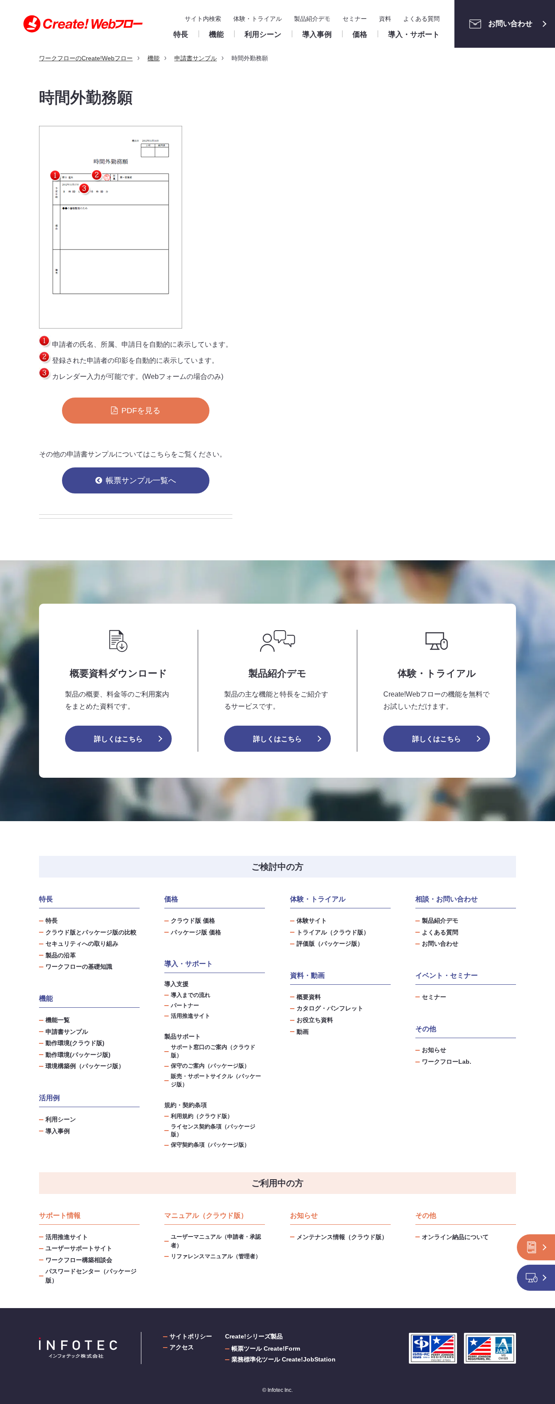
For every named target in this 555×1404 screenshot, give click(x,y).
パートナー (185, 1006)
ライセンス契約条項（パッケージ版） (213, 1131)
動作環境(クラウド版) (75, 1042)
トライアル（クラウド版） (333, 932)
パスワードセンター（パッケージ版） (91, 1276)
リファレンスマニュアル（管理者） (216, 1256)
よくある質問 (421, 18)
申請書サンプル (67, 1031)
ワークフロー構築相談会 (79, 1259)
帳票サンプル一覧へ (141, 480)
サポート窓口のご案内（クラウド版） (213, 1051)
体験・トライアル (257, 18)
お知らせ (434, 1049)
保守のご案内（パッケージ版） (210, 1066)
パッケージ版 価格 (196, 932)
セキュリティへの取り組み (82, 943)
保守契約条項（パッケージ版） (210, 1145)
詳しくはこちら (118, 739)
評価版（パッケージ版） (330, 943)
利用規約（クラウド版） (202, 1116)
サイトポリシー (191, 1336)
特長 (52, 920)
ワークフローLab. (446, 1061)
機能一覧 (58, 1019)
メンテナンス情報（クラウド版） (342, 1236)
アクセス (182, 1347)
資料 (385, 18)
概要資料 (309, 996)
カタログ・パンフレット (330, 1008)
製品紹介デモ (312, 18)
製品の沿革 (61, 955)
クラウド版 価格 (193, 920)
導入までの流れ (190, 995)
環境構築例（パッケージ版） (85, 1065)
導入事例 (58, 1131)
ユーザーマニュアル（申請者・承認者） (216, 1241)
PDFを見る (140, 410)
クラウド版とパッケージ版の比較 (91, 932)
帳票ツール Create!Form (266, 1348)
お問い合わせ (510, 24)
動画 (303, 1031)
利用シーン (61, 1119)
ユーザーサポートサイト (79, 1248)
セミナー (355, 18)
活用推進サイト (190, 1016)
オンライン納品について (455, 1236)
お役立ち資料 (315, 1019)
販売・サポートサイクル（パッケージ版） (216, 1080)
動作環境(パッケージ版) (78, 1054)
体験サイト (312, 920)
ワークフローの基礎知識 (79, 966)
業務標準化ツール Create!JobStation (284, 1359)
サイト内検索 (203, 18)
